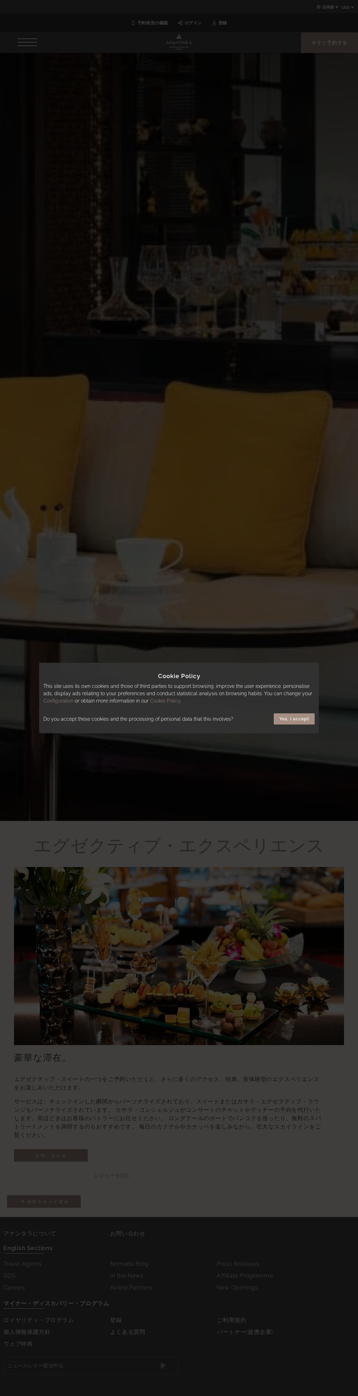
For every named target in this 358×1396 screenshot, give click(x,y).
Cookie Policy (165, 701)
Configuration (58, 701)
